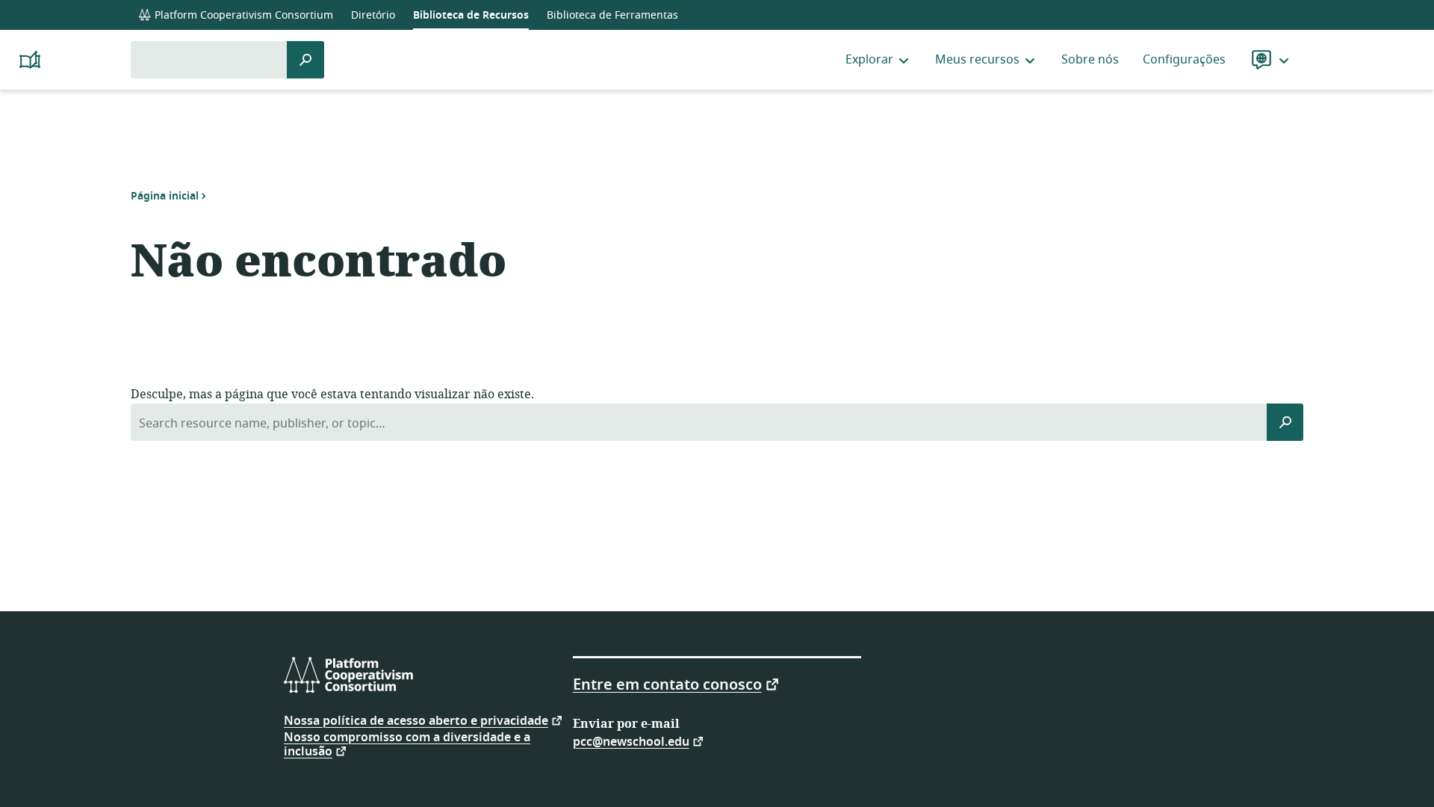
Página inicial (165, 196)
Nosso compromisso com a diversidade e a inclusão (407, 745)
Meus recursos (977, 60)
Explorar (869, 60)
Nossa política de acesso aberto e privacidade (416, 720)
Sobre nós (1090, 60)
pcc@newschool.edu (631, 741)
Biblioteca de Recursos (471, 15)
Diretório (373, 15)
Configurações (1184, 60)
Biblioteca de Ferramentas (612, 15)
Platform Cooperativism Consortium (242, 15)
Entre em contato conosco (667, 684)
